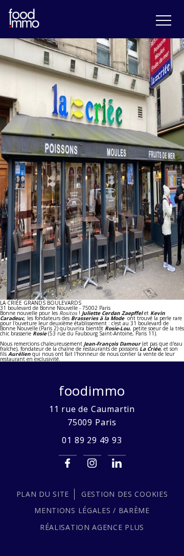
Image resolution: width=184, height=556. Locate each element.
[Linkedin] (117, 463)
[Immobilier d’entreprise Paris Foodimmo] (24, 26)
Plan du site (42, 494)
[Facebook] (68, 463)
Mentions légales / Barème (92, 510)
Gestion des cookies (124, 494)
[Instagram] (92, 463)
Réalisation (92, 527)
